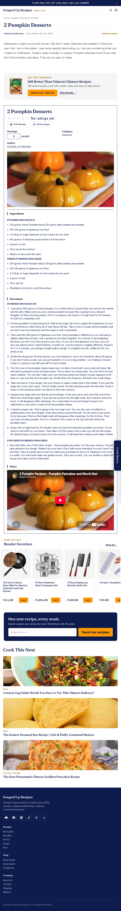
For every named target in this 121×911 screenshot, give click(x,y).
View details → (68, 93)
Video (13, 466)
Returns (7, 892)
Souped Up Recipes (20, 18)
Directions (16, 298)
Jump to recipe (109, 33)
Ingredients (16, 213)
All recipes (8, 831)
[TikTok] (29, 818)
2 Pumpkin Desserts (29, 111)
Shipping (7, 888)
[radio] (9, 118)
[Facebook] (14, 818)
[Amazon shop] (44, 818)
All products (9, 864)
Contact (7, 884)
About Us (7, 880)
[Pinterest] (21, 818)
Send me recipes (95, 632)
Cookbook (8, 868)
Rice (5, 847)
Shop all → (111, 545)
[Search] (110, 10)
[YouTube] (6, 818)
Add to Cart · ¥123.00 (42, 92)
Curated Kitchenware (42, 905)
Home (6, 18)
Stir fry (6, 839)
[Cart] (116, 10)
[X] (36, 818)
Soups (6, 843)
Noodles (7, 835)
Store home (9, 860)
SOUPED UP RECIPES (19, 146)
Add (23, 600)
